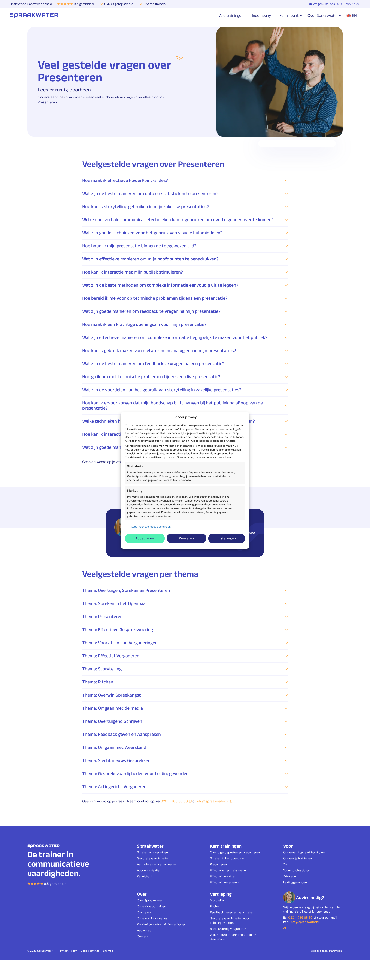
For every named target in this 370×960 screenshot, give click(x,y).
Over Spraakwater (149, 900)
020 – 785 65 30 (174, 801)
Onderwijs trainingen (297, 858)
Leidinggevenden (295, 882)
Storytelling (217, 900)
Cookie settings (90, 950)
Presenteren (218, 864)
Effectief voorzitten (223, 876)
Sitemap (108, 950)
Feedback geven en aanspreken (232, 912)
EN (354, 15)
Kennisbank (145, 876)
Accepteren (145, 538)
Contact (142, 936)
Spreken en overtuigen (152, 852)
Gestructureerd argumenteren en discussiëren (233, 937)
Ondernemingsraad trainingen (304, 852)
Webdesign (318, 950)
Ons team (144, 912)
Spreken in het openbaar (227, 858)
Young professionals (297, 870)
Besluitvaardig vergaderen (228, 929)
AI (284, 928)
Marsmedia (336, 950)
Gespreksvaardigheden (153, 858)
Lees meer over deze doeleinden (151, 526)
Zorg (286, 864)
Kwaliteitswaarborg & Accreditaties (161, 924)
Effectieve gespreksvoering (229, 870)
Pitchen (215, 906)
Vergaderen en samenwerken (157, 864)
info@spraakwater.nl (212, 801)
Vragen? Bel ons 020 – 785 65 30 (336, 4)
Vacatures (144, 930)
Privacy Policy (68, 950)
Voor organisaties (149, 870)
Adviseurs (290, 876)
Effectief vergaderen (224, 882)
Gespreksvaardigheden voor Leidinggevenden (229, 920)
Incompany (261, 15)
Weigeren (186, 538)
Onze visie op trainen (151, 906)
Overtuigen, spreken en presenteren (235, 852)
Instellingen (227, 538)
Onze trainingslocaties (152, 918)
